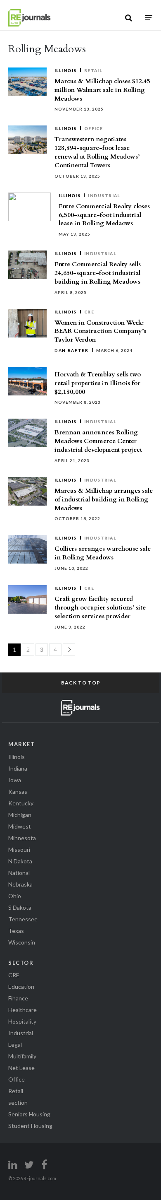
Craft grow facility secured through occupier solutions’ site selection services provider (100, 607)
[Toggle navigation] (148, 17)
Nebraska (20, 884)
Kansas (17, 791)
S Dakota (19, 907)
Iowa (14, 779)
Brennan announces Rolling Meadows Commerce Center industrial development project (98, 441)
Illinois (65, 70)
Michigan (19, 814)
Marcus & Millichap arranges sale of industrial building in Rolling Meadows (103, 499)
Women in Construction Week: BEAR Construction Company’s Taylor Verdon (100, 331)
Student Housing (30, 1125)
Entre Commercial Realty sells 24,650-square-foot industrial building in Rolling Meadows (97, 273)
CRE (89, 311)
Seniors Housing (29, 1114)
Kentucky (20, 803)
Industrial (104, 195)
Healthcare (22, 1009)
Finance (18, 998)
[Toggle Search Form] (128, 17)
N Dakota (20, 861)
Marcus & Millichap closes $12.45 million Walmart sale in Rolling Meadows (102, 90)
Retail (93, 70)
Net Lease (21, 1067)
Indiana (17, 768)
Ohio (14, 895)
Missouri (19, 849)
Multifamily (22, 1056)
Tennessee (23, 919)
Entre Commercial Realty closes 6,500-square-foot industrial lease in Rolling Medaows (104, 215)
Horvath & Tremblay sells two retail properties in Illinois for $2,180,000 (97, 383)
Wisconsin (21, 942)
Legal (15, 1044)
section (18, 1102)
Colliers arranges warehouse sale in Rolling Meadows (102, 553)
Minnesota (22, 837)
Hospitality (22, 1021)
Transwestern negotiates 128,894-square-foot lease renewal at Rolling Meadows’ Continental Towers (97, 152)
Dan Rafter (71, 350)
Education (21, 986)
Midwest (19, 826)
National (19, 872)
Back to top (80, 683)
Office (93, 128)
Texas (16, 930)
